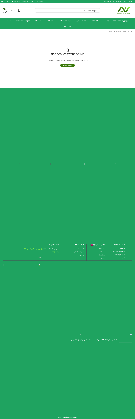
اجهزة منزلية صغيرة (23, 21)
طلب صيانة (67, 26)
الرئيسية (130, 31)
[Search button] (37, 10)
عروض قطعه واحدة (121, 21)
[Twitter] (10, 1)
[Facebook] (12, 1)
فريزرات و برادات (64, 21)
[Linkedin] (2, 1)
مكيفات (106, 21)
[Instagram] (7, 1)
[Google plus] (4, 1)
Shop (124, 31)
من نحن (129, 1)
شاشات (37, 21)
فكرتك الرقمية (63, 417)
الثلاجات (95, 21)
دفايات (9, 21)
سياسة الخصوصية (121, 1)
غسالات (49, 21)
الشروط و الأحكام (109, 1)
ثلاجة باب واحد (113, 31)
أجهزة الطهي (81, 21)
